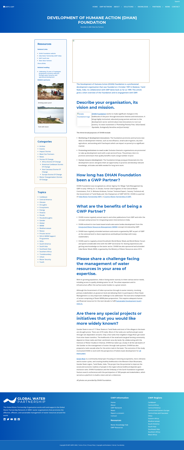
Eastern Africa (153, 418)
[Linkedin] (4, 419)
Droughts (43, 205)
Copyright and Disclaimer (104, 445)
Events (42, 149)
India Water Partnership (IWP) (90, 197)
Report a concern (117, 413)
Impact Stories (45, 151)
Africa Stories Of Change (51, 162)
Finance (42, 212)
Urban (41, 257)
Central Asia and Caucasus (158, 413)
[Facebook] (19, 419)
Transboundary (45, 254)
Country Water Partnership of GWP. (117, 197)
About (113, 405)
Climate (42, 202)
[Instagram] (15, 419)
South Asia (43, 246)
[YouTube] (11, 419)
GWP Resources (117, 427)
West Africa (152, 434)
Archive (42, 146)
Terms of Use (82, 445)
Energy (42, 210)
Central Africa (153, 405)
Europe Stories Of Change (52, 174)
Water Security (45, 259)
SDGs (41, 241)
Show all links (42, 63)
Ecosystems (44, 207)
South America (45, 244)
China (150, 416)
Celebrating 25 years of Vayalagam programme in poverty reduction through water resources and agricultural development (50, 74)
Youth (41, 262)
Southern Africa (45, 251)
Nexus (41, 231)
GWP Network (106, 7)
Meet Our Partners (98, 27)
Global (41, 223)
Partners (156, 7)
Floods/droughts (45, 218)
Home (95, 7)
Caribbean (43, 197)
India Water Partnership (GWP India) (50, 56)
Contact (176, 7)
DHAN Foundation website (47, 53)
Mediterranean (45, 228)
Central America (45, 199)
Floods (42, 215)
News (167, 7)
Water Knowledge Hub (119, 425)
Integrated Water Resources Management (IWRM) (97, 227)
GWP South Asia (44, 58)
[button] (177, 1)
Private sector (45, 233)
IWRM (41, 226)
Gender (42, 220)
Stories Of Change (46, 159)
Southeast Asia (45, 249)
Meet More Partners (45, 61)
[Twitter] (8, 419)
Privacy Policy (91, 445)
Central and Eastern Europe (158, 410)
